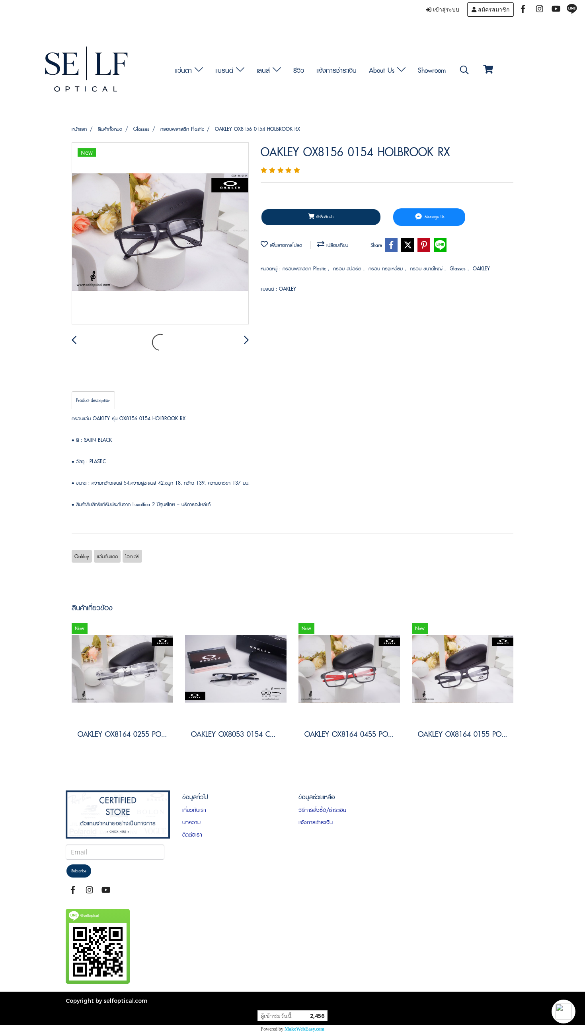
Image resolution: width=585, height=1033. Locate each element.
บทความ (191, 822)
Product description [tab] (93, 400)
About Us (383, 70)
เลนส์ (265, 70)
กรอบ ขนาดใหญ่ (427, 268)
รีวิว (298, 70)
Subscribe (78, 871)
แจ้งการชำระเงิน (336, 70)
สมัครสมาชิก (492, 9)
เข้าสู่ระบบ (445, 9)
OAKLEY (481, 268)
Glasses (459, 268)
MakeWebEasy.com (304, 1029)
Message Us (434, 217)
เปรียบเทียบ (336, 245)
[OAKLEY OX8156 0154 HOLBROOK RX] (160, 234)
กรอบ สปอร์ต (348, 268)
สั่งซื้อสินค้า (323, 217)
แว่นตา (185, 70)
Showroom (432, 70)
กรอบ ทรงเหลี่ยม (387, 268)
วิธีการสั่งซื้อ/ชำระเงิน (322, 810)
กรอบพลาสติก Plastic (305, 268)
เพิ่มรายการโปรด (285, 245)
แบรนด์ (225, 70)
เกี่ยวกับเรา (194, 810)
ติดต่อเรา (192, 834)
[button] (563, 1011)
